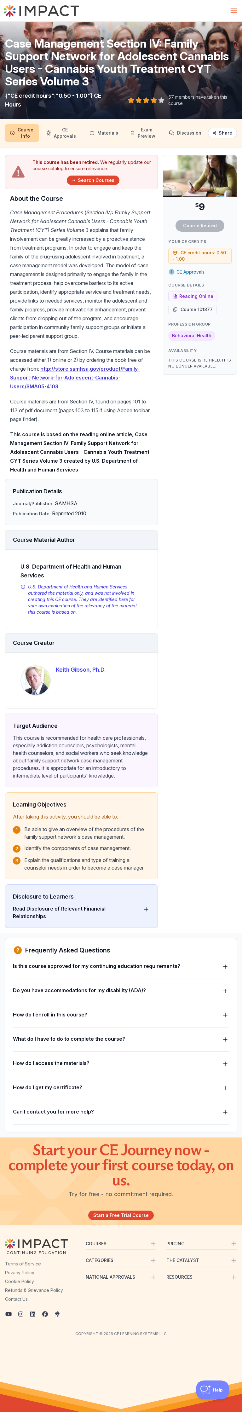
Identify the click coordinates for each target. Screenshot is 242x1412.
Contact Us (16, 1299)
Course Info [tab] (25, 133)
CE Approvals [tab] (65, 133)
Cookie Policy (19, 1281)
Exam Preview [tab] (146, 133)
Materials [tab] (107, 133)
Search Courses (96, 180)
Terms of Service (23, 1263)
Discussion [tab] (189, 133)
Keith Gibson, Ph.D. (81, 669)
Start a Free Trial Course (121, 1215)
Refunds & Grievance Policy (34, 1290)
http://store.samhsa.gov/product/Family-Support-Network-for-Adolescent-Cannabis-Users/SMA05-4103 (75, 378)
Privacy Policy (19, 1272)
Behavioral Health (191, 335)
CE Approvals (190, 272)
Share (225, 133)
